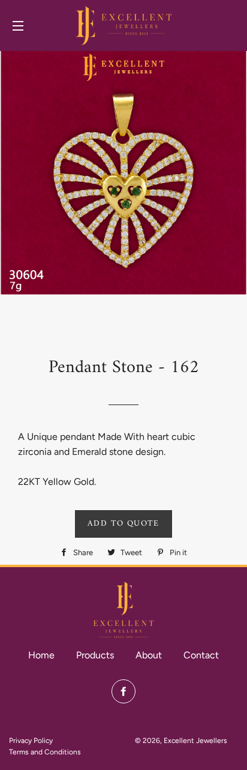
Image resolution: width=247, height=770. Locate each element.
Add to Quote (123, 523)
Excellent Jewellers (195, 740)
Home (41, 655)
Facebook (123, 691)
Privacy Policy (31, 740)
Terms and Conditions (45, 752)
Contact (201, 655)
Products (95, 655)
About (148, 655)
